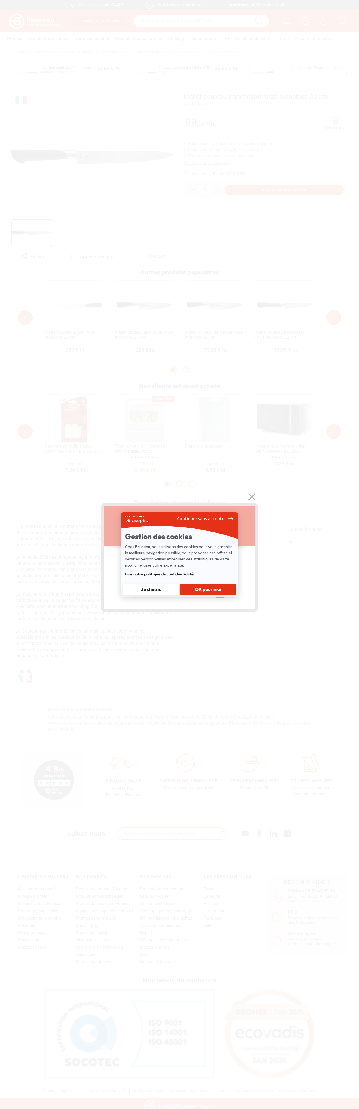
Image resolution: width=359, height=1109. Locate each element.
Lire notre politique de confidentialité (159, 574)
